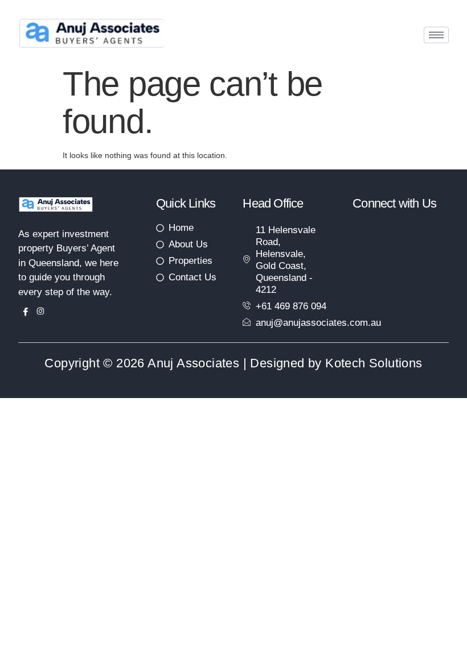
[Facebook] (25, 312)
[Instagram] (40, 312)
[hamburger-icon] (436, 35)
